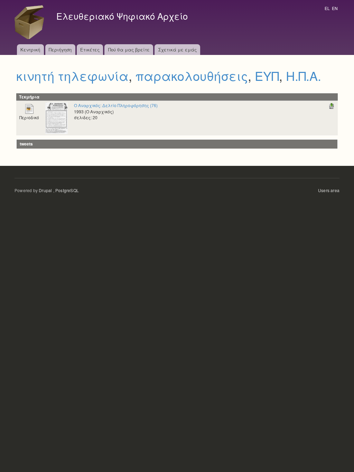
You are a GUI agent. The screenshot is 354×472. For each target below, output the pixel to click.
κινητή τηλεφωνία (72, 75)
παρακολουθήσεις (192, 75)
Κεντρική (30, 49)
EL (327, 8)
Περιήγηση (60, 49)
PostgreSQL (67, 190)
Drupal (45, 190)
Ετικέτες (90, 49)
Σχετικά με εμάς (177, 49)
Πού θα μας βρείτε (129, 49)
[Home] (31, 22)
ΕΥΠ (267, 75)
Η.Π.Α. (303, 75)
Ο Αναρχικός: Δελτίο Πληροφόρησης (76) (116, 105)
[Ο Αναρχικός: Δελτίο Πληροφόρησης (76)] (56, 118)
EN (335, 8)
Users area (328, 190)
